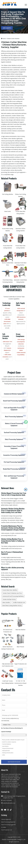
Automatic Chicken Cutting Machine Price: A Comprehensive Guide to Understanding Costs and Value (12, 510)
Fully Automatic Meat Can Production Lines (7, 665)
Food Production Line (6, 830)
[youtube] (5, 810)
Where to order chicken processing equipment (12, 568)
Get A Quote (7, 28)
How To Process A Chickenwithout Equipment (12, 553)
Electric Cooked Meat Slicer (7, 264)
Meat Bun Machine (20, 629)
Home (4, 38)
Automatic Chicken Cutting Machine (20, 229)
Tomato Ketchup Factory (9, 599)
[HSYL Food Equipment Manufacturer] (9, 4)
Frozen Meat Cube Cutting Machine (20, 247)
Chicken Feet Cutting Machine (20, 195)
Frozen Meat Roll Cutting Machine (7, 247)
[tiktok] (11, 810)
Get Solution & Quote (14, 762)
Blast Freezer (20, 646)
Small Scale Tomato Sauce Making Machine (8, 682)
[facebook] (2, 810)
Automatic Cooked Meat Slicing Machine (20, 281)
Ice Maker (3, 827)
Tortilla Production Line (19, 602)
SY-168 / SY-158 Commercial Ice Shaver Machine (20, 683)
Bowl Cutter (7, 211)
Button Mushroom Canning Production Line (7, 648)
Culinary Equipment (6, 819)
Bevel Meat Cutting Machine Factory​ (12, 605)
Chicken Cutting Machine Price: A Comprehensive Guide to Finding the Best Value (12, 541)
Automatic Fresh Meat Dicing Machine (20, 264)
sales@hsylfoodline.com (9, 803)
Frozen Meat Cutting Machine (7, 229)
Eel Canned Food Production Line (7, 630)
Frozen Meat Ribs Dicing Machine (20, 212)
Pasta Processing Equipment (8, 824)
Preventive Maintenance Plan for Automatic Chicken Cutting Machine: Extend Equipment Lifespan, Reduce (13, 528)
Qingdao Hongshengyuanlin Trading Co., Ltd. (13, 839)
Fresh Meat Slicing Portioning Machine (7, 281)
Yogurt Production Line (20, 664)
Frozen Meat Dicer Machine (9, 590)
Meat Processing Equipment (8, 822)
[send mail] (25, 489)
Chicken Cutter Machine (13, 38)
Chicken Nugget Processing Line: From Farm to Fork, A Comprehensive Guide (13, 494)
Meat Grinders (6, 602)
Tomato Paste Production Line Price (12, 593)
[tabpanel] (14, 20)
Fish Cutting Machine (7, 194)
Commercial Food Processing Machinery (13, 596)
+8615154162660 (7, 800)
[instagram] (8, 810)
